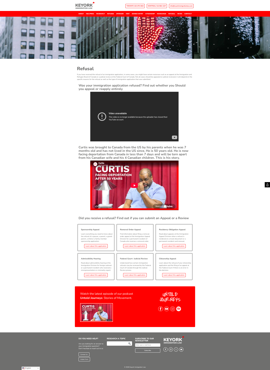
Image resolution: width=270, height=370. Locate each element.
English (28, 368)
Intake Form (84, 359)
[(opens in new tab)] (96, 312)
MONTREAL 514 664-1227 (157, 6)
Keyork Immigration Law (91, 5)
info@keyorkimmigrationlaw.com (181, 6)
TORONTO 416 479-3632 (135, 6)
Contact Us (84, 354)
